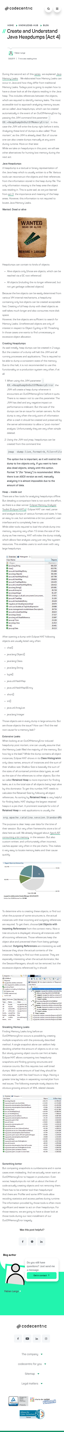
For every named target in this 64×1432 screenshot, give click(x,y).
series (37, 74)
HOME (10, 25)
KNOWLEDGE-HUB (28, 25)
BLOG (46, 25)
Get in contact (40, 1275)
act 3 (11, 194)
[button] (32, 1357)
